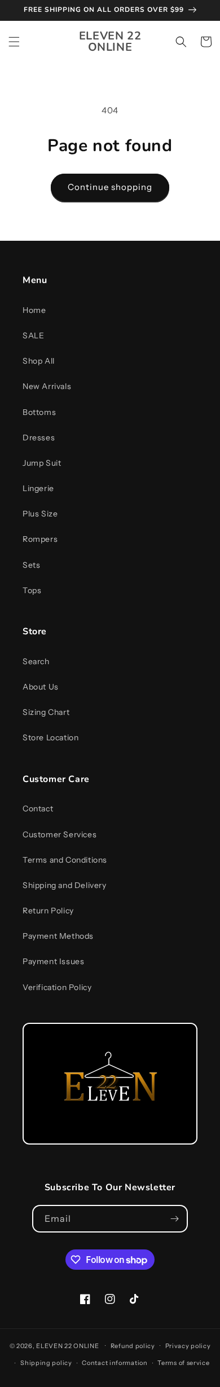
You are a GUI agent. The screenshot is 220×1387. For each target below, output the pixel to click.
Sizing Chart (46, 712)
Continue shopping (110, 187)
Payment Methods (58, 936)
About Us (41, 687)
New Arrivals (47, 386)
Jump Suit (42, 463)
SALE (33, 335)
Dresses (39, 437)
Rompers (40, 539)
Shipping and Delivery (65, 885)
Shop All (39, 361)
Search (36, 661)
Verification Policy (57, 987)
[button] (14, 41)
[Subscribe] (174, 1219)
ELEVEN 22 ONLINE (68, 1345)
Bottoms (39, 412)
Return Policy (48, 910)
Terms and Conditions (65, 860)
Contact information (114, 1363)
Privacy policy (188, 1346)
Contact (38, 808)
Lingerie (38, 488)
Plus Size (40, 514)
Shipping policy (46, 1363)
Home (34, 310)
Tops (32, 590)
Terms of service (183, 1363)
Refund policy (133, 1346)
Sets (31, 565)
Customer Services (59, 834)
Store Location (50, 737)
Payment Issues (53, 961)
